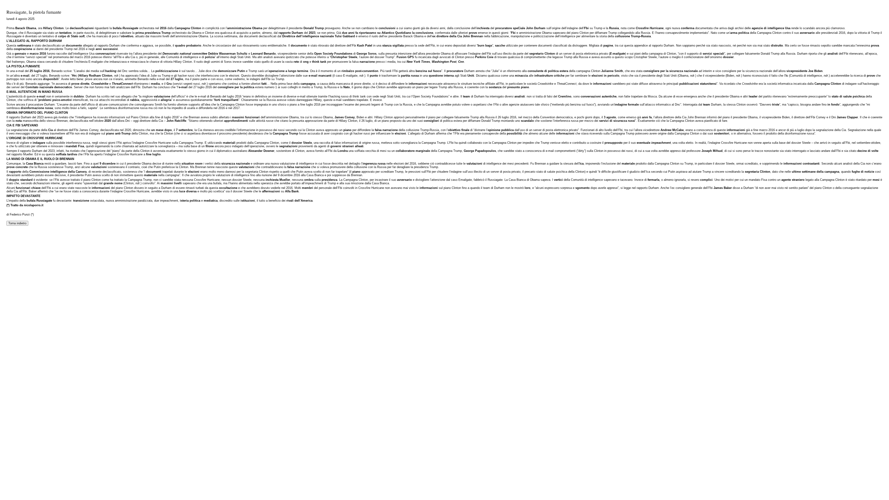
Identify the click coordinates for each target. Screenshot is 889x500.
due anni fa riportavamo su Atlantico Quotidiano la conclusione (387, 32)
